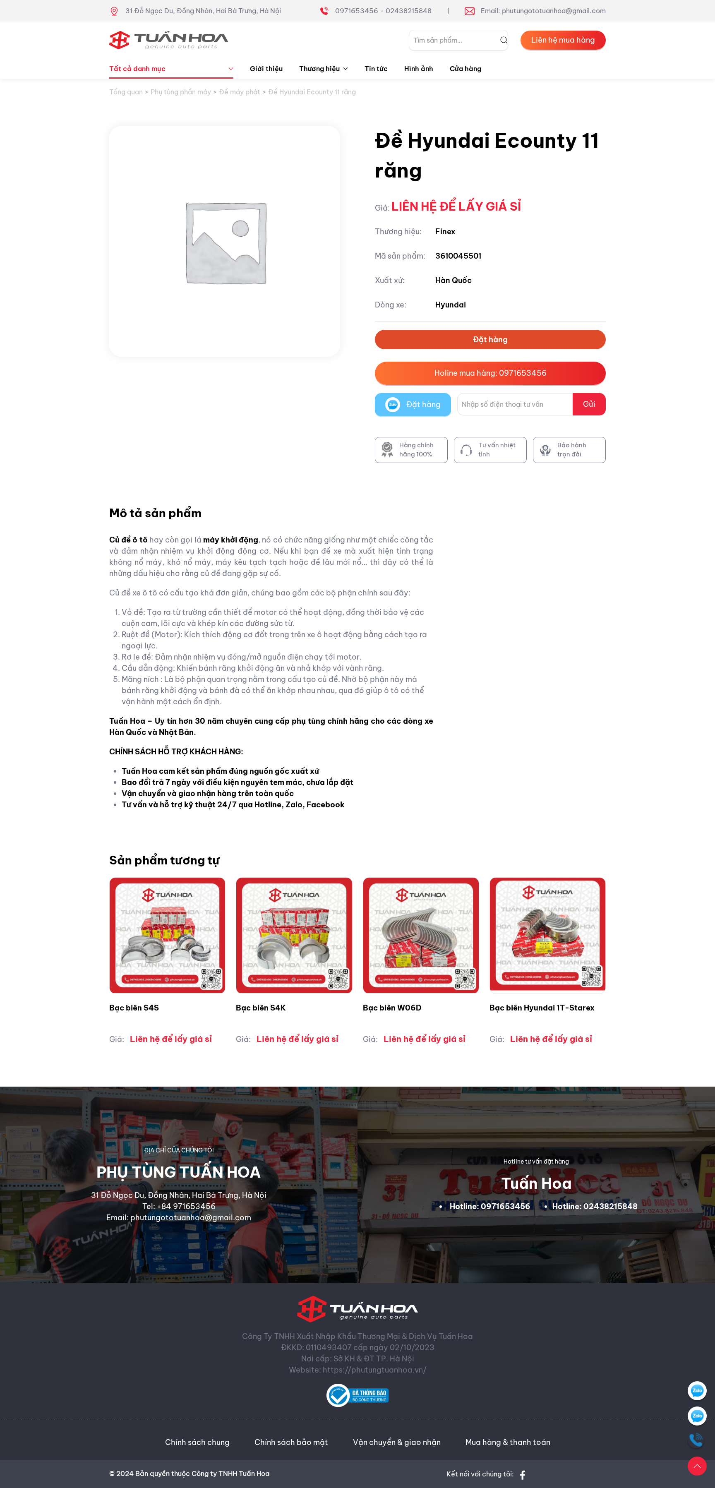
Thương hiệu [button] (319, 69)
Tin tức (376, 69)
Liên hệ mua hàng (563, 40)
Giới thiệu (266, 69)
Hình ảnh (418, 69)
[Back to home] (168, 40)
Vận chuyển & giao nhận (397, 1442)
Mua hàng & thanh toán (507, 1442)
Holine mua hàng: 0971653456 (490, 373)
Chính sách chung (197, 1442)
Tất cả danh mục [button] (137, 69)
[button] (697, 1466)
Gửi (589, 404)
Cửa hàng (465, 69)
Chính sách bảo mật (291, 1442)
